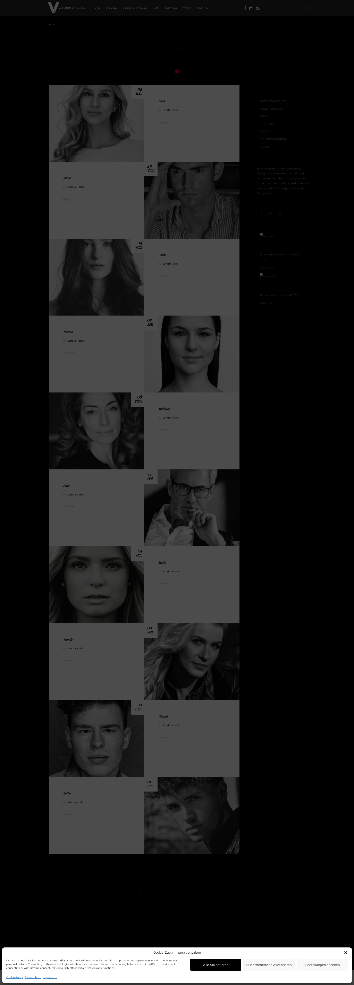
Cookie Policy (14, 977)
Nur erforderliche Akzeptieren (269, 965)
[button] (346, 953)
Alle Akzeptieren (215, 965)
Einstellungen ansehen (322, 965)
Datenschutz (33, 977)
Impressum (50, 977)
